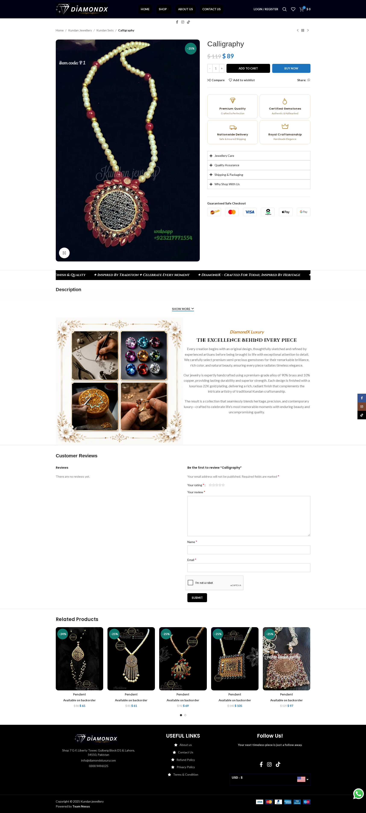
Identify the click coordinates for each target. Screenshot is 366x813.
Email (191, 560)
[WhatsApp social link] (308, 80)
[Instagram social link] (182, 22)
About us (185, 745)
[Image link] (96, 738)
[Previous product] (297, 30)
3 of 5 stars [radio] (216, 484)
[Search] (284, 9)
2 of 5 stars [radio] (213, 484)
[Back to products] (302, 30)
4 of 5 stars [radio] (220, 484)
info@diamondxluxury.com (98, 760)
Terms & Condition (185, 774)
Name (192, 542)
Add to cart (248, 68)
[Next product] (307, 30)
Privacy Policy (186, 767)
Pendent (79, 694)
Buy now (291, 68)
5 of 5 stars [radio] (223, 484)
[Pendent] (79, 658)
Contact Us (185, 752)
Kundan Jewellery (80, 30)
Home (60, 30)
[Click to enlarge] (64, 253)
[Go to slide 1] (181, 715)
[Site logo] (82, 9)
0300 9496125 (98, 766)
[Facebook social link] (177, 22)
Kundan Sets (105, 30)
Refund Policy (185, 760)
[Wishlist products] (293, 9)
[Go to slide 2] (185, 715)
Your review (196, 492)
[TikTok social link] (188, 22)
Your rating (195, 485)
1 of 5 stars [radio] (210, 484)
